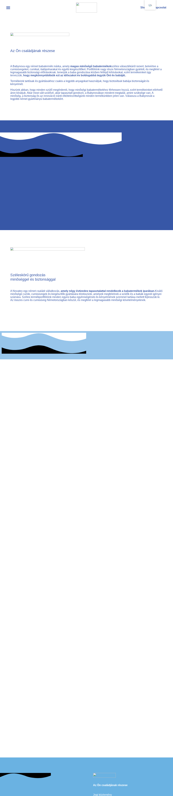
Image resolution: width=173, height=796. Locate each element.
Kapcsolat (159, 7)
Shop (143, 7)
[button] (8, 7)
